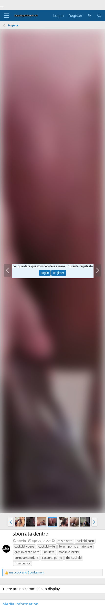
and (26, 572)
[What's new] (89, 15)
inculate (48, 552)
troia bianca (22, 563)
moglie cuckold (68, 552)
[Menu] (6, 16)
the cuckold (74, 558)
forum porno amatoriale (75, 546)
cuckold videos (24, 546)
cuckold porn (85, 541)
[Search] (99, 15)
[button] (11, 522)
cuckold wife (46, 546)
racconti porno (52, 558)
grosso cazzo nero (26, 552)
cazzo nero (64, 541)
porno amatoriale (26, 558)
